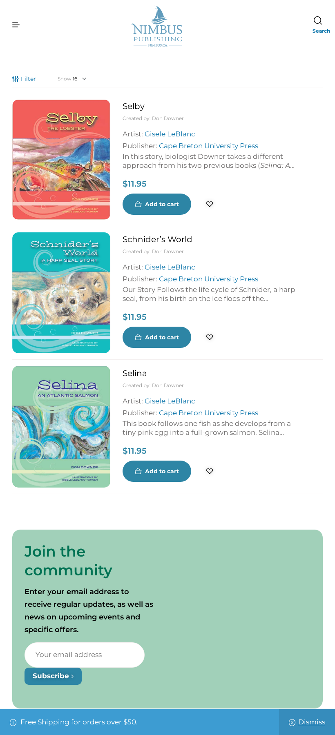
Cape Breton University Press (208, 146)
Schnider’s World (157, 239)
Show (64, 79)
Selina (135, 373)
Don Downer (168, 118)
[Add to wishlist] (209, 204)
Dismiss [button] (311, 722)
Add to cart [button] (162, 204)
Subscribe (52, 676)
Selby (134, 106)
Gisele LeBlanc (170, 134)
